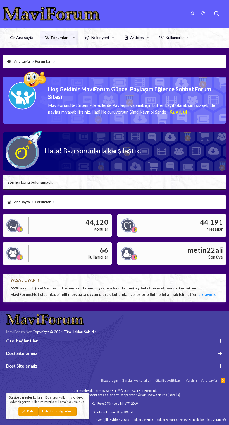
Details (174, 395)
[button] (74, 38)
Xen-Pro (161, 395)
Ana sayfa (24, 37)
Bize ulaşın (109, 380)
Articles (137, 37)
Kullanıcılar (174, 37)
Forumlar (59, 37)
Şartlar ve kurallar (136, 380)
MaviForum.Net (19, 332)
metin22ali (205, 250)
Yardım (191, 380)
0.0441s (181, 419)
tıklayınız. (207, 294)
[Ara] (216, 13)
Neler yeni (100, 37)
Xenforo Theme (114, 412)
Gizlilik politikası (168, 380)
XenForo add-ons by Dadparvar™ (113, 395)
